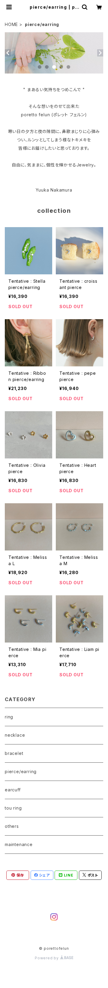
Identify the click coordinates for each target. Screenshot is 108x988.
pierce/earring (21, 771)
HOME (11, 24)
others (12, 826)
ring (9, 716)
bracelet (14, 753)
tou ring (13, 807)
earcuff (13, 789)
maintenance (19, 844)
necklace (15, 735)
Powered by (47, 958)
